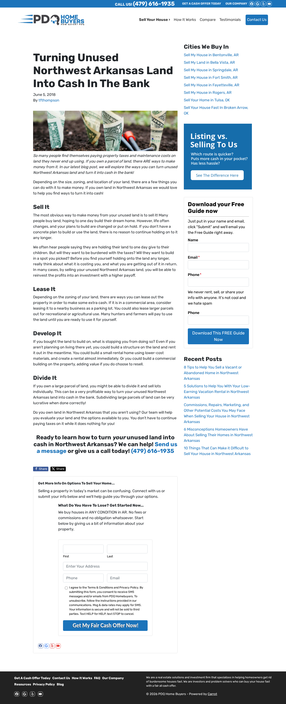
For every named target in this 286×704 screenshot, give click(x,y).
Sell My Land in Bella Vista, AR (209, 62)
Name (193, 240)
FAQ (97, 678)
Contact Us (257, 19)
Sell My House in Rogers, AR (208, 92)
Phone (194, 274)
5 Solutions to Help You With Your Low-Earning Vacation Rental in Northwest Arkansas (217, 392)
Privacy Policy (44, 684)
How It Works (185, 19)
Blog (60, 684)
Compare (208, 19)
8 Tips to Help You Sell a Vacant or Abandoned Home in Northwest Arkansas (213, 373)
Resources (22, 684)
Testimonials (230, 19)
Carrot (212, 694)
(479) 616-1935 (152, 450)
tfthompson (49, 100)
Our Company (113, 678)
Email (194, 257)
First (66, 556)
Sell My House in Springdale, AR (211, 70)
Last (110, 556)
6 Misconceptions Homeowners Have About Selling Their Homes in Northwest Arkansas (218, 435)
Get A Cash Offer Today (32, 678)
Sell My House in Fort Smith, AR (211, 77)
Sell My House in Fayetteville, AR (211, 85)
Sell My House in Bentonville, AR (211, 55)
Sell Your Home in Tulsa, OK (207, 100)
